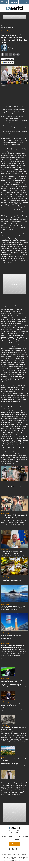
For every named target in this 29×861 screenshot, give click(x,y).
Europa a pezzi (5, 781)
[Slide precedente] (10, 486)
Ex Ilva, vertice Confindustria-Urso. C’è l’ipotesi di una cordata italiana (12, 552)
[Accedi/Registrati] (26, 2)
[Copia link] (18, 54)
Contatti (17, 839)
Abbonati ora (14, 843)
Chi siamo (3, 836)
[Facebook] (10, 849)
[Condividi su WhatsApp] (10, 54)
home (2, 24)
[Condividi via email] (14, 54)
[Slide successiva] (19, 486)
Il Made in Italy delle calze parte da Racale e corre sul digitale (14, 516)
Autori (18, 836)
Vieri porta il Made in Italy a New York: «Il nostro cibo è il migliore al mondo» (13, 646)
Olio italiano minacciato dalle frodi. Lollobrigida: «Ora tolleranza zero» (11, 579)
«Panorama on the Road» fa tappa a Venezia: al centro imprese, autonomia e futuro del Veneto (13, 636)
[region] (14, 477)
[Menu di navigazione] (2, 2)
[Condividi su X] (6, 54)
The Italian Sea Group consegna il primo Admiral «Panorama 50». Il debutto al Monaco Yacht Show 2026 (13, 608)
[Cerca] (6, 2)
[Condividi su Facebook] (2, 54)
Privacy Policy (12, 858)
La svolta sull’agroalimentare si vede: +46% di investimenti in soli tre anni (14, 704)
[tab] (13, 486)
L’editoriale (11, 836)
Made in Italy (8, 24)
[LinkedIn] (19, 849)
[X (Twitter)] (13, 849)
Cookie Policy (18, 858)
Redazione (25, 836)
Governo (3, 757)
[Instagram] (16, 849)
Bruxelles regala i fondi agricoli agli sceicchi (14, 783)
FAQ (11, 839)
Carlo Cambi (12, 49)
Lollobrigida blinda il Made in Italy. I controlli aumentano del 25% (12, 680)
